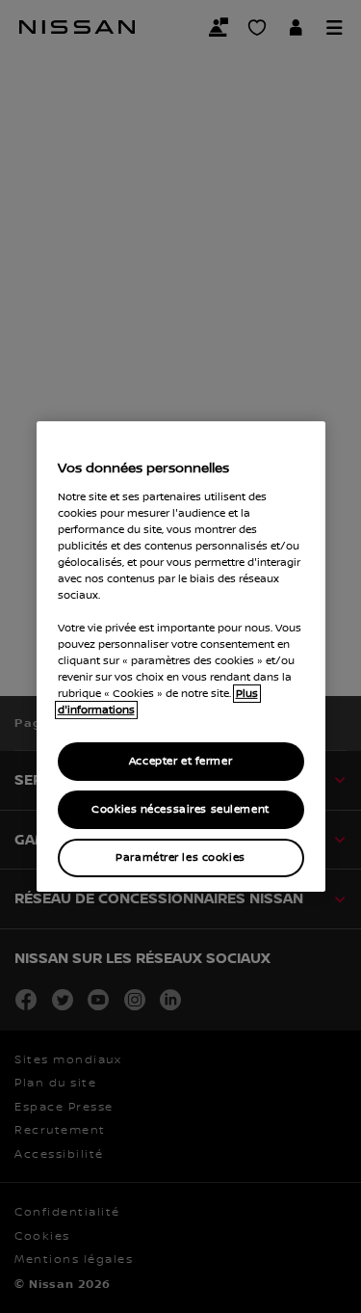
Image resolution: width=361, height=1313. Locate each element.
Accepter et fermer (180, 761)
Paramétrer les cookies (180, 857)
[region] (181, 656)
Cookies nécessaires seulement (180, 809)
